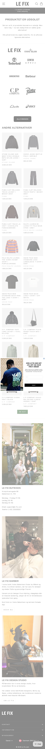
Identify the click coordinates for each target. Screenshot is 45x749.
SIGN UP (34, 385)
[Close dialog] (44, 358)
